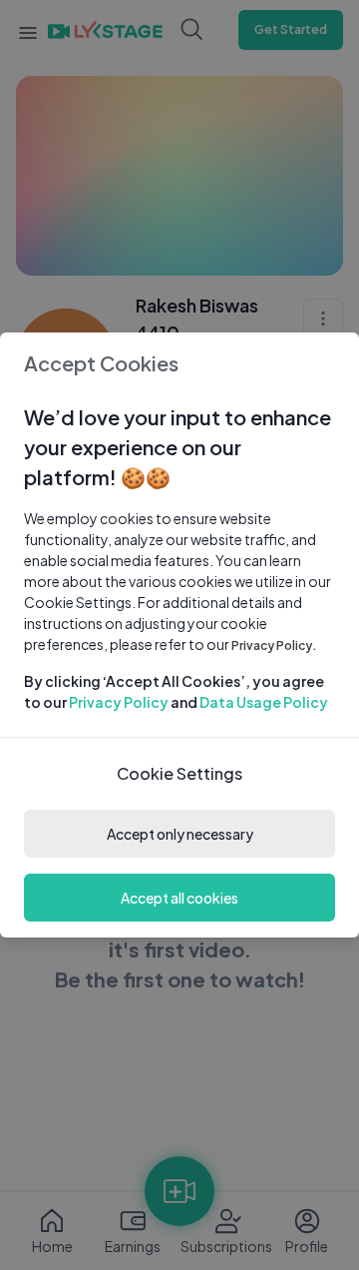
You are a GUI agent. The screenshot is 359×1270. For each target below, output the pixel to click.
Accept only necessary (180, 834)
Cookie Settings (179, 773)
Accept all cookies (179, 898)
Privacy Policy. (274, 645)
